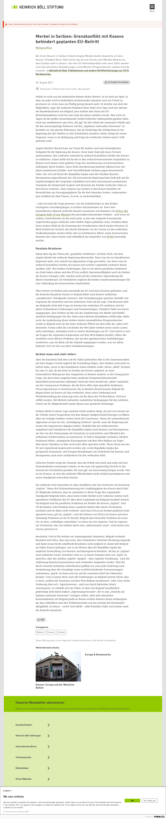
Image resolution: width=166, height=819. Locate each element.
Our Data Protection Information (14, 812)
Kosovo (50, 632)
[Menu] (152, 6)
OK (132, 800)
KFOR (110, 236)
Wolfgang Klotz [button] (44, 48)
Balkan (40, 632)
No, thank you (150, 800)
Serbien (61, 632)
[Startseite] (37, 6)
